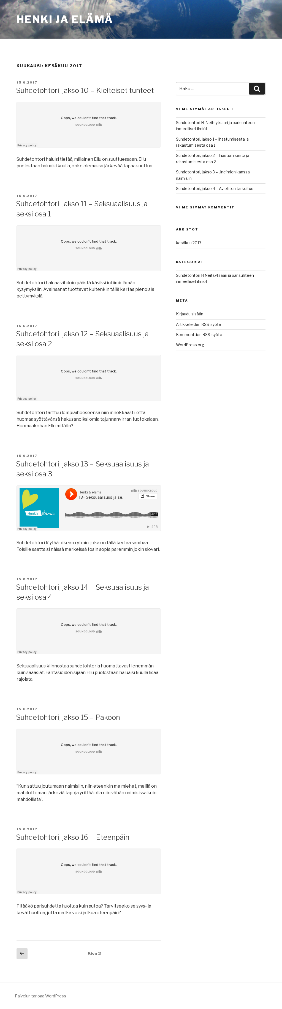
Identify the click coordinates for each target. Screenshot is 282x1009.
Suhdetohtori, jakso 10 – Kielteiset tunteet (85, 90)
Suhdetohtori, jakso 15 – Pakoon (68, 717)
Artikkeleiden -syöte (198, 324)
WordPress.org (190, 344)
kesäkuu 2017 (188, 242)
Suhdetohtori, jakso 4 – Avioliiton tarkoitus (214, 188)
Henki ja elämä (65, 19)
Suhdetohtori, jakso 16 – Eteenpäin (72, 837)
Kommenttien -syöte (199, 334)
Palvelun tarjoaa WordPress (40, 996)
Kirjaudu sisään (189, 314)
